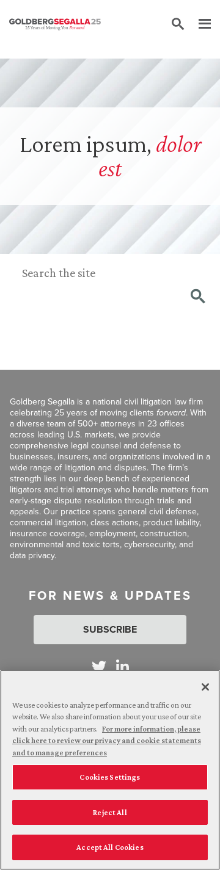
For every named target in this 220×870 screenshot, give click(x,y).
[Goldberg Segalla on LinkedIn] (122, 666)
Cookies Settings (109, 777)
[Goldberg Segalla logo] (55, 24)
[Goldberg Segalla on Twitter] (99, 666)
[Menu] (198, 24)
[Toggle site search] (178, 24)
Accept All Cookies (109, 847)
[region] (110, 770)
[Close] (205, 687)
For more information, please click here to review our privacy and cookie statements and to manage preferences (106, 740)
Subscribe (110, 629)
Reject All (110, 812)
